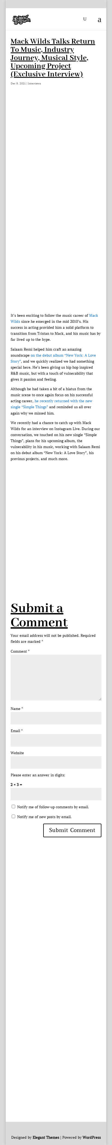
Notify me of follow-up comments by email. (53, 807)
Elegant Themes (46, 1137)
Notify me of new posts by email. (44, 817)
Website (17, 753)
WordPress (92, 1137)
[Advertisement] (56, 158)
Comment (20, 651)
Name (17, 708)
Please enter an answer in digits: (38, 775)
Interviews (34, 83)
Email (17, 731)
